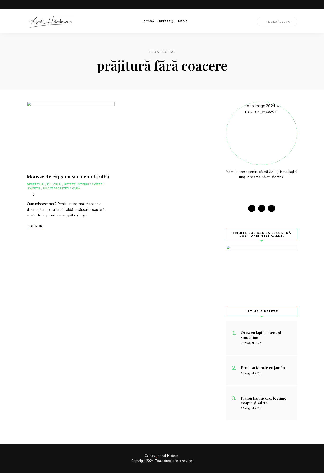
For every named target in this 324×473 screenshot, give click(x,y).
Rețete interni (76, 184)
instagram (286, 4)
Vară (76, 188)
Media (183, 21)
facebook (276, 4)
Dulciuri (54, 184)
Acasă (148, 21)
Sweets (34, 188)
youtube (295, 4)
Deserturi (36, 184)
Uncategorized (56, 188)
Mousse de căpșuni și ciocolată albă (68, 176)
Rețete (164, 21)
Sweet (97, 184)
